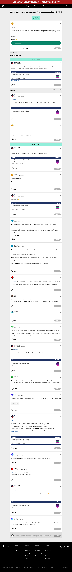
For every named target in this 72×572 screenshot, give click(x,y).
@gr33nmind (15, 349)
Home (8, 9)
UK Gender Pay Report (6, 569)
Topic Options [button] (12, 52)
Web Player (37, 550)
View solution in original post (16, 80)
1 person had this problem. (16, 48)
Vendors (27, 558)
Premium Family (48, 553)
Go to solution (36, 18)
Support (37, 548)
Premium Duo (48, 550)
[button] (60, 23)
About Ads (32, 567)
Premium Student (48, 555)
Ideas (44, 6)
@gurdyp (14, 99)
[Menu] (69, 6)
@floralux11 (15, 281)
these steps (43, 2)
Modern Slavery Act (44, 567)
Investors (27, 555)
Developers (27, 550)
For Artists (27, 548)
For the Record (18, 553)
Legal (4, 567)
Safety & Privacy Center (10, 567)
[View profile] (12, 23)
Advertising (27, 553)
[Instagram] (60, 546)
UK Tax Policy (52, 567)
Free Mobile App (38, 553)
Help (27, 6)
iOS (13, 9)
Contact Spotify (38, 555)
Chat (35, 6)
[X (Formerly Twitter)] (64, 546)
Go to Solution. (18, 43)
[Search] (62, 5)
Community (7, 6)
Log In (66, 5)
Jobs (16, 550)
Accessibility (37, 567)
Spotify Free (47, 558)
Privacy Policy (18, 567)
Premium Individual (49, 548)
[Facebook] (68, 546)
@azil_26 (14, 420)
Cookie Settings (25, 567)
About (16, 548)
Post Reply (57, 535)
